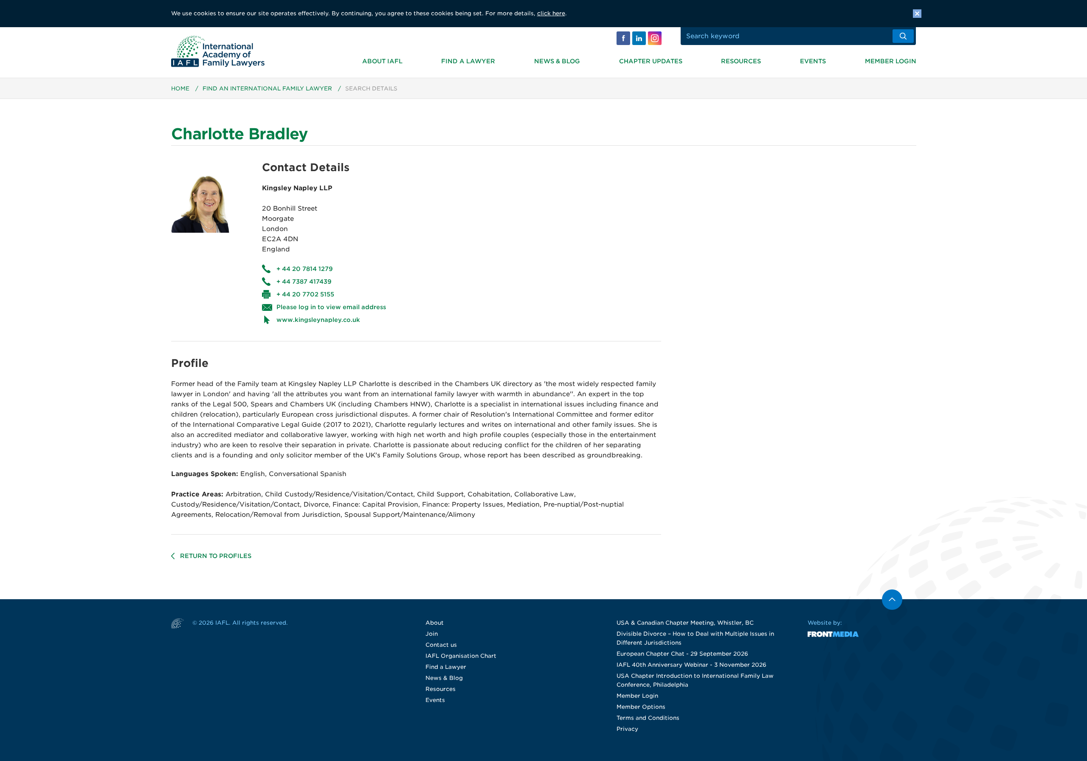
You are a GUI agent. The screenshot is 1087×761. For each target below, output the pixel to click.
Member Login (890, 61)
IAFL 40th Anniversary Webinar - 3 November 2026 (691, 665)
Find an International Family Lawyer (267, 88)
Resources (741, 61)
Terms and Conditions (648, 718)
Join (431, 634)
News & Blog (557, 61)
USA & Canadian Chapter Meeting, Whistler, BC (685, 623)
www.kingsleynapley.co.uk (318, 319)
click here (551, 13)
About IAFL (382, 61)
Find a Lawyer (468, 61)
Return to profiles (215, 555)
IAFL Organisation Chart (460, 656)
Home (180, 88)
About (434, 623)
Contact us (441, 645)
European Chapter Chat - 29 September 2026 (682, 654)
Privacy (627, 729)
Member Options (641, 707)
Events (813, 61)
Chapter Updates (650, 61)
